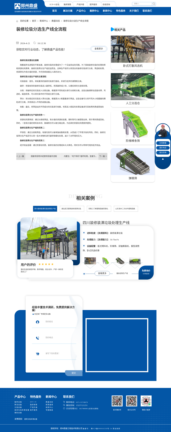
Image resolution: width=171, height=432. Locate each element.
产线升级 (80, 5)
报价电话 (162, 148)
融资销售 (67, 5)
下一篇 (102, 156)
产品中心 (81, 11)
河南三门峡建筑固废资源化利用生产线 (99, 210)
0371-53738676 (82, 402)
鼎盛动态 (56, 21)
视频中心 (49, 407)
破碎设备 (18, 402)
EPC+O (33, 402)
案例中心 (94, 11)
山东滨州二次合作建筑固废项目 (126, 210)
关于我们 (134, 11)
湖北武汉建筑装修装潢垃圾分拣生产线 (72, 210)
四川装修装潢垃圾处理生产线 (106, 223)
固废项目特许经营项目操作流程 (44, 156)
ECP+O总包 (54, 5)
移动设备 (18, 404)
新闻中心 (107, 11)
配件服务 (93, 5)
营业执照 (116, 428)
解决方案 (67, 11)
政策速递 (49, 404)
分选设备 (18, 407)
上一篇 (21, 156)
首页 (54, 11)
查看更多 (99, 49)
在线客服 (162, 143)
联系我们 (147, 11)
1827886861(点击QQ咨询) (88, 408)
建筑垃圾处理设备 (30, 419)
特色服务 (120, 11)
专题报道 (49, 410)
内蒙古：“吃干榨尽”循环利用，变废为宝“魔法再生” (80, 157)
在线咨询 (106, 5)
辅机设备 (18, 413)
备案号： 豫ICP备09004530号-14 (97, 428)
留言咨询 (162, 152)
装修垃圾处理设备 (22, 410)
